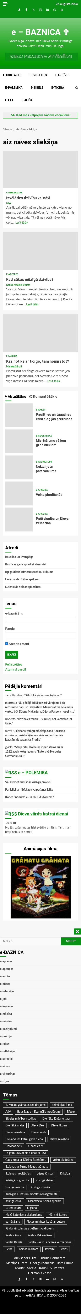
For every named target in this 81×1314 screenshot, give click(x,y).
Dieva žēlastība (59, 1139)
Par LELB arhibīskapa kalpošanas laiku (29, 789)
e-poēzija (6, 1036)
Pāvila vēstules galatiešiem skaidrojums (30, 1228)
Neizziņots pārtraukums (19, 467)
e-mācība (11, 356)
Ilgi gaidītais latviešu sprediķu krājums (29, 572)
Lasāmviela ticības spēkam (22, 579)
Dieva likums (59, 1125)
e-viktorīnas (7, 1074)
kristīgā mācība (15, 1187)
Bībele (71, 1111)
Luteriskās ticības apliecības (22, 587)
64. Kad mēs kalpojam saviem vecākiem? (40, 115)
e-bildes (5, 984)
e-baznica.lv (35, 1146)
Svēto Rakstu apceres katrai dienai (50, 1242)
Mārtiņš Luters (57, 1214)
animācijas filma (62, 1105)
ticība (8, 1249)
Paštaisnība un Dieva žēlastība (19, 519)
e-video (5, 1066)
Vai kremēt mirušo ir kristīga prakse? (28, 782)
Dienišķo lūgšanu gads (56, 1118)
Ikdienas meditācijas (18, 1173)
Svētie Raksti (13, 1242)
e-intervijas (7, 991)
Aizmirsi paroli (15, 669)
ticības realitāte (28, 1249)
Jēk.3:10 (10, 823)
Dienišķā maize (14, 1125)
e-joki (3, 999)
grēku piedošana (63, 1159)
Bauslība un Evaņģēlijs (19, 557)
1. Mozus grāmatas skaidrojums (25, 1105)
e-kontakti (12, 75)
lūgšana (32, 1208)
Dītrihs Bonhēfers (52, 1258)
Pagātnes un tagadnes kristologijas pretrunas (19, 415)
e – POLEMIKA (33, 772)
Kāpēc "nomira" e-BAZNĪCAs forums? (29, 797)
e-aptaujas (6, 969)
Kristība (65, 1173)
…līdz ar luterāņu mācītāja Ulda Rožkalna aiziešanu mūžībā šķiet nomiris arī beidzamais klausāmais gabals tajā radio (35, 735)
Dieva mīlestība (15, 1132)
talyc (8, 203)
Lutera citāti (13, 1208)
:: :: (35, 1295)
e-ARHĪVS (61, 75)
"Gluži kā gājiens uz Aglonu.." (43, 695)
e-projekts (38, 75)
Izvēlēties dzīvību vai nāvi (40, 169)
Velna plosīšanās (19, 493)
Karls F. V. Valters (51, 1268)
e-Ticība (57, 87)
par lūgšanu (12, 1221)
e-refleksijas (14, 193)
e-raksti (41, 410)
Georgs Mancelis (42, 1263)
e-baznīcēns (14, 613)
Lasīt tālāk (21, 222)
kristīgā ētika (13, 1201)
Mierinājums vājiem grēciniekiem (19, 441)
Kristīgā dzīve (44, 1180)
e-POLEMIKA (13, 87)
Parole (10, 628)
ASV (8, 1111)
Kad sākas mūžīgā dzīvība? (40, 251)
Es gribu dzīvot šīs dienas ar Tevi (25, 1153)
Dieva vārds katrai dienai (43, 813)
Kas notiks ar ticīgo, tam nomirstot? (40, 333)
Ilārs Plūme (65, 1263)
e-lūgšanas (6, 1006)
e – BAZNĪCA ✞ (40, 32)
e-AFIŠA (26, 100)
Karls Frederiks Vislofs (18, 285)
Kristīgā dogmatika (17, 1180)
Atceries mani (18, 644)
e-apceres (12, 274)
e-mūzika (6, 1021)
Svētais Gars (13, 1235)
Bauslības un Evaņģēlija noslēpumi (38, 1111)
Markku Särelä (14, 366)
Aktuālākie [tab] (16, 396)
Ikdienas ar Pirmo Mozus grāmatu (26, 1166)
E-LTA (9, 100)
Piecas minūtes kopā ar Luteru (46, 1221)
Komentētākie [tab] (44, 396)
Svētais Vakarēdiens (39, 1235)
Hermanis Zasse (39, 1273)
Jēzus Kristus (45, 1173)
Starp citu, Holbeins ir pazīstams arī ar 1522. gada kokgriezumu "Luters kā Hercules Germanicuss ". (34, 752)
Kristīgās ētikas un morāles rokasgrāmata (31, 1194)
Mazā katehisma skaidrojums (23, 1214)
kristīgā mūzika (40, 1187)
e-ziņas (4, 1081)
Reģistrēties (13, 664)
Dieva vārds (38, 1132)
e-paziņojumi (44, 462)
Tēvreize (50, 1249)
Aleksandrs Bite (25, 1258)
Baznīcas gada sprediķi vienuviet (25, 564)
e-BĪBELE (37, 87)
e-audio (5, 976)
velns (64, 1249)
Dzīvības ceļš (13, 1146)
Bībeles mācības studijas (20, 1118)
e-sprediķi (6, 1059)
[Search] (76, 88)
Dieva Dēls (37, 1125)
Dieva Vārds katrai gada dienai (24, 1139)
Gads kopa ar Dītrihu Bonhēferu (25, 1159)
